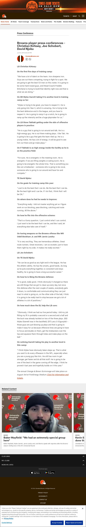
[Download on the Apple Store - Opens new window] (35, 473)
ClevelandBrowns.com (32, 56)
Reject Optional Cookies (74, 523)
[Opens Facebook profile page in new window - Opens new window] (26, 59)
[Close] (82, 508)
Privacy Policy (43, 492)
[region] (43, 516)
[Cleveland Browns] (43, 482)
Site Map (43, 503)
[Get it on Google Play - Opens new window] (49, 473)
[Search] (79, 16)
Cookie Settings (7, 522)
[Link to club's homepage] (4, 15)
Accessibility (43, 496)
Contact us (43, 499)
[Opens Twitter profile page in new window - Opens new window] (30, 59)
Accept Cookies (57, 523)
